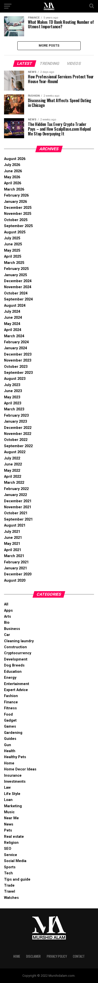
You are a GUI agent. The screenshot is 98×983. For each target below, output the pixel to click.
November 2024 (17, 287)
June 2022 (13, 464)
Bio (7, 622)
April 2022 (12, 476)
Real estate (14, 837)
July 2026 (12, 165)
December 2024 (17, 281)
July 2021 (12, 532)
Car (7, 635)
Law (7, 787)
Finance (11, 702)
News (8, 824)
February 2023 (16, 415)
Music (9, 812)
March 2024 (14, 336)
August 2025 (14, 232)
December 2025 (17, 208)
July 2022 (12, 458)
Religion (11, 843)
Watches (11, 898)
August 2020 (14, 580)
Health (9, 751)
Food (8, 714)
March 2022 (14, 482)
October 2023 (15, 367)
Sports (10, 867)
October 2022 (15, 440)
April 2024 (12, 330)
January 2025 (15, 275)
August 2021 (14, 525)
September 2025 (18, 226)
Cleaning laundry (19, 641)
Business (12, 629)
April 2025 (12, 256)
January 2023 (15, 421)
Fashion (11, 696)
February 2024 (16, 342)
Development (15, 659)
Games (10, 726)
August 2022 (14, 452)
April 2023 (12, 403)
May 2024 (12, 324)
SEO (7, 849)
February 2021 (16, 562)
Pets (8, 830)
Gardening (13, 733)
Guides (10, 739)
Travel (9, 891)
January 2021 (15, 568)
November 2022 (17, 434)
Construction (15, 647)
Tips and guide (17, 879)
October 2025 (15, 220)
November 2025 (17, 214)
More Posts (49, 45)
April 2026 (12, 183)
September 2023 (18, 373)
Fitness (10, 708)
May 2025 (12, 250)
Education (13, 672)
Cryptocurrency (17, 653)
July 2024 (12, 311)
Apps (8, 610)
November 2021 (17, 507)
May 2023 (12, 397)
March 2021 (14, 556)
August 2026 (14, 159)
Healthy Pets (15, 757)
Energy (10, 678)
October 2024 (15, 293)
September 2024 (18, 299)
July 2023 (12, 385)
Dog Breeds (14, 665)
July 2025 (12, 238)
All (6, 604)
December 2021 (17, 501)
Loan (8, 800)
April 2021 (12, 550)
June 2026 (13, 171)
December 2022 (17, 428)
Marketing (13, 806)
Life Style (12, 794)
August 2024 (14, 305)
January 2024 (15, 348)
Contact (79, 956)
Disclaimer (33, 956)
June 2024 (13, 317)
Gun (7, 745)
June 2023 (13, 391)
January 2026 (15, 202)
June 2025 (13, 244)
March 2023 (14, 409)
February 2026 (16, 195)
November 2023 (17, 360)
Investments (15, 781)
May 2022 (12, 470)
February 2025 (16, 269)
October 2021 (15, 513)
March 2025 (14, 263)
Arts (7, 616)
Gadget (10, 720)
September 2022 (18, 446)
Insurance (13, 775)
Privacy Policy (57, 956)
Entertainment (16, 684)
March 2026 (14, 189)
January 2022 (15, 495)
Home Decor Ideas (20, 769)
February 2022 (16, 489)
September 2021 (18, 519)
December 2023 (17, 354)
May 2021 (12, 544)
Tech (8, 873)
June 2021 (13, 538)
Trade (9, 885)
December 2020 (17, 574)
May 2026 (12, 177)
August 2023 (14, 379)
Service (10, 855)
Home (9, 763)
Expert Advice (16, 690)
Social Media (15, 861)
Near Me (11, 818)
